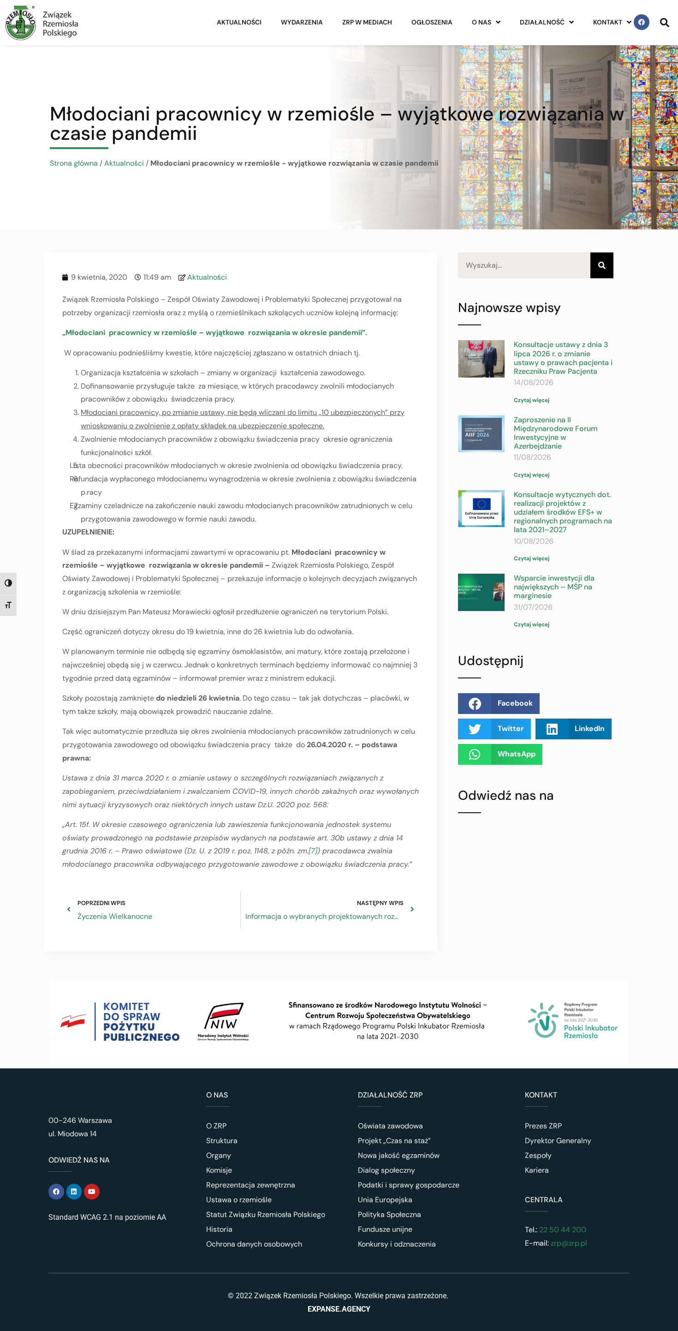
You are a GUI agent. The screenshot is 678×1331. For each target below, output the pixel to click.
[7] (313, 851)
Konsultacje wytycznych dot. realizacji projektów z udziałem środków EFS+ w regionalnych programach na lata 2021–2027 (563, 512)
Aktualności (239, 22)
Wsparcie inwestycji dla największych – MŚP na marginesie (554, 586)
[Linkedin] (74, 1191)
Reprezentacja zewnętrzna (250, 1185)
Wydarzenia (302, 22)
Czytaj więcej (531, 400)
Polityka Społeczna (389, 1214)
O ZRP (216, 1126)
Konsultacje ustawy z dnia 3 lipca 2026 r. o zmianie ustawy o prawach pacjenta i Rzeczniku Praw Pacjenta (563, 358)
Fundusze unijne (385, 1229)
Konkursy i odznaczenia (397, 1244)
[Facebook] (641, 22)
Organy (218, 1155)
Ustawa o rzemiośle (239, 1200)
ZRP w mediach (367, 22)
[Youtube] (92, 1191)
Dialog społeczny (386, 1170)
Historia (219, 1229)
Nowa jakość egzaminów (399, 1155)
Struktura (222, 1140)
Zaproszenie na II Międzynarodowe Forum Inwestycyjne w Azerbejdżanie (556, 433)
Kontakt (607, 22)
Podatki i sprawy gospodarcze (408, 1185)
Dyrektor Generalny (558, 1140)
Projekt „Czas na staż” (394, 1140)
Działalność (542, 22)
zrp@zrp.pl (569, 1243)
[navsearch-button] (664, 22)
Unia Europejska (385, 1200)
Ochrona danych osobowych (254, 1244)
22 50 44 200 (561, 1230)
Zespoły (538, 1155)
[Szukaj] (601, 265)
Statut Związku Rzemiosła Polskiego (265, 1214)
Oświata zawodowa (390, 1126)
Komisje (219, 1170)
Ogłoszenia (431, 22)
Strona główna (74, 163)
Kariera (537, 1170)
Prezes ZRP (543, 1126)
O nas (481, 22)
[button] (499, 703)
